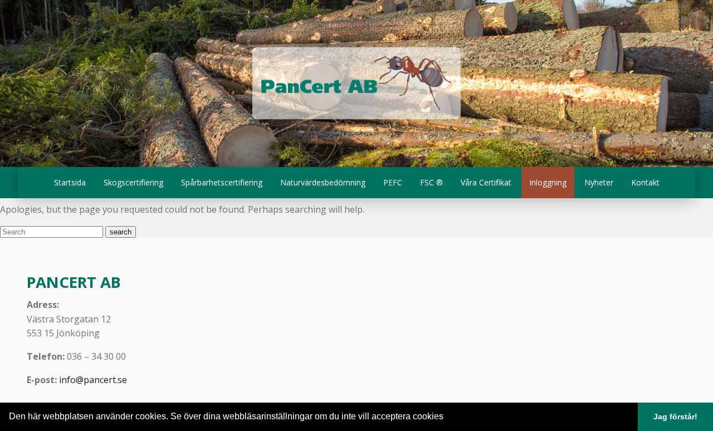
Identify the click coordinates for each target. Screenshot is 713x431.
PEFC (392, 182)
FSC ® (431, 182)
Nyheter (598, 182)
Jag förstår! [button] (675, 416)
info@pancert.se (93, 380)
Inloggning (548, 182)
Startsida (70, 182)
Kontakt (645, 182)
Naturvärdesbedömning (322, 182)
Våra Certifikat (486, 182)
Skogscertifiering (133, 182)
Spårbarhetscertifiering (221, 182)
